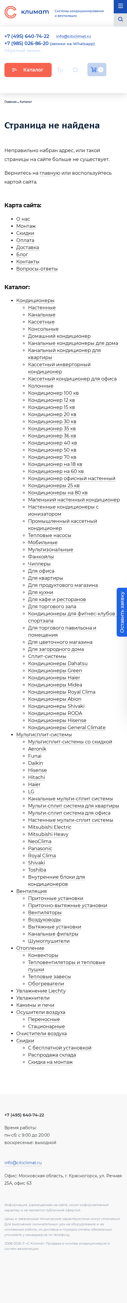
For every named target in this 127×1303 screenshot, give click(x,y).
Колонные (40, 386)
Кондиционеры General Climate (67, 727)
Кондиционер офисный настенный (71, 478)
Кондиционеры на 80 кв (58, 493)
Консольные (43, 329)
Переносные (44, 1019)
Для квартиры (45, 578)
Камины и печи (35, 1005)
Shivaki (36, 863)
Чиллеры (39, 564)
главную (50, 173)
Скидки (25, 233)
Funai (34, 756)
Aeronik (37, 749)
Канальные (42, 315)
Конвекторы (43, 955)
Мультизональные (50, 549)
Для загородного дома (56, 649)
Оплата (25, 240)
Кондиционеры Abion (55, 699)
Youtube (61, 83)
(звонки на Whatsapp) (49, 43)
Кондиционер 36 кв (52, 436)
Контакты (28, 262)
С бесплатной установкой (60, 1048)
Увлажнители (33, 998)
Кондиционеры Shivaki (56, 706)
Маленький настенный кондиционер (74, 500)
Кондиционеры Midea (55, 685)
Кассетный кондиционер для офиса (72, 379)
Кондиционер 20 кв (52, 414)
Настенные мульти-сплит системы (70, 820)
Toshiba (37, 870)
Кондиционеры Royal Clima (61, 692)
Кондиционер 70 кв (52, 457)
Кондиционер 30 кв (52, 421)
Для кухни (40, 592)
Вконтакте (75, 83)
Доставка (27, 247)
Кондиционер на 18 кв (55, 464)
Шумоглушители (49, 941)
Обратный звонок (22, 50)
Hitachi (36, 777)
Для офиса (41, 571)
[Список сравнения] (60, 69)
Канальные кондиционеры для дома (73, 343)
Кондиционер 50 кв (52, 450)
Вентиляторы (45, 912)
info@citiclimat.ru (73, 36)
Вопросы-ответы (37, 269)
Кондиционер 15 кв (51, 407)
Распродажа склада (52, 1055)
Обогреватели (46, 984)
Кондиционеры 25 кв (54, 485)
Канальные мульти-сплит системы (70, 799)
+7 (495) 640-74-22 (24, 1115)
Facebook (90, 83)
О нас (23, 219)
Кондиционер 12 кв (51, 400)
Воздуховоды (44, 920)
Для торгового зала (52, 606)
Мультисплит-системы (44, 734)
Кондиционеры (35, 300)
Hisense (37, 770)
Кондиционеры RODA (55, 713)
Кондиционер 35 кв (52, 428)
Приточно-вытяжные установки (67, 905)
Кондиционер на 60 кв (56, 471)
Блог (22, 254)
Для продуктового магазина (63, 585)
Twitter (103, 84)
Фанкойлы (41, 557)
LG (31, 791)
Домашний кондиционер (59, 336)
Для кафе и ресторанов (57, 599)
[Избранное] (75, 69)
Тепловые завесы (49, 976)
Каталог (33, 70)
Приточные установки (55, 898)
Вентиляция (31, 891)
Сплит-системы (47, 656)
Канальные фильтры (53, 934)
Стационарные (46, 1026)
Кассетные (41, 322)
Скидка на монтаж (50, 1062)
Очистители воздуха (41, 1033)
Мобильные (43, 542)
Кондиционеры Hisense (57, 720)
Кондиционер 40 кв (52, 443)
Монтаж (26, 226)
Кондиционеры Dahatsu (58, 663)
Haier (34, 784)
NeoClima (39, 841)
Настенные (42, 307)
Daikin (35, 763)
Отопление (30, 948)
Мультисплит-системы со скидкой (70, 742)
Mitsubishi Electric (49, 827)
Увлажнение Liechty (41, 991)
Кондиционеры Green (55, 670)
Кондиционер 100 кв (53, 393)
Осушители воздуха (40, 1012)
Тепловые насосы (49, 535)
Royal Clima (42, 855)
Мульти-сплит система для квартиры (73, 806)
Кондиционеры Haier (54, 678)
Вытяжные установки (54, 927)
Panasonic (40, 848)
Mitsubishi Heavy (48, 834)
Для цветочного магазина (60, 642)
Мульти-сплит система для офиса (69, 813)
